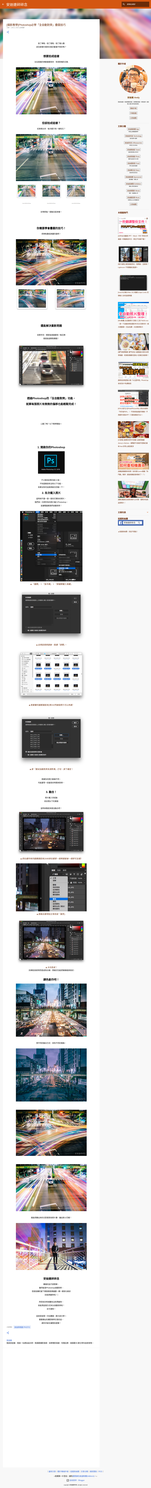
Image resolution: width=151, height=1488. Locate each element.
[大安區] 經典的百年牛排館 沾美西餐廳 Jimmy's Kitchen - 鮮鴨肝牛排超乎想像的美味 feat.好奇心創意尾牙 (133, 443)
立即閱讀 (21, 27)
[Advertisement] (111, 95)
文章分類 (84, 1471)
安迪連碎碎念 (16, 5)
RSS (100, 1471)
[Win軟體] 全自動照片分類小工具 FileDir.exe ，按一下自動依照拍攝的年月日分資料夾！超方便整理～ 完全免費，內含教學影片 (133, 324)
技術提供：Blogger (77, 1480)
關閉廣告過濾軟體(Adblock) (83, 1476)
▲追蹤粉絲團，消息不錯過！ (128, 531)
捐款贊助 (93, 1471)
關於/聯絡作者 (63, 1471)
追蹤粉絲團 (74, 1471)
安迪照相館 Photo (22, 1327)
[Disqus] (51, 1379)
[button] (8, 32)
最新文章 (52, 1471)
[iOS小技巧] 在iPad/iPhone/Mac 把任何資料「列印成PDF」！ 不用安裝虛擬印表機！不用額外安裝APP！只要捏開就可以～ (133, 412)
